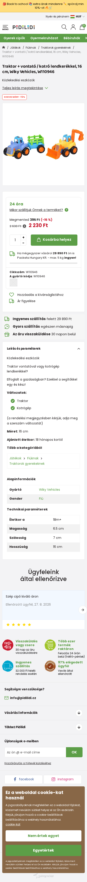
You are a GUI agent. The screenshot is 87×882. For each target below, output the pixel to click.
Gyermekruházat (44, 38)
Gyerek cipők (14, 38)
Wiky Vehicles (49, 489)
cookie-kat (13, 824)
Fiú (41, 498)
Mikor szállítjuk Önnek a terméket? (36, 210)
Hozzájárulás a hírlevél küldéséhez (27, 763)
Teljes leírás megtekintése (22, 88)
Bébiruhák (72, 38)
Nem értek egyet (43, 835)
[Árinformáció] (24, 226)
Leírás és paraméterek (24, 348)
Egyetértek (43, 850)
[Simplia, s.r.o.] (43, 876)
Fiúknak (31, 47)
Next (83, 610)
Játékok (15, 47)
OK (74, 752)
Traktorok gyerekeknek (56, 47)
